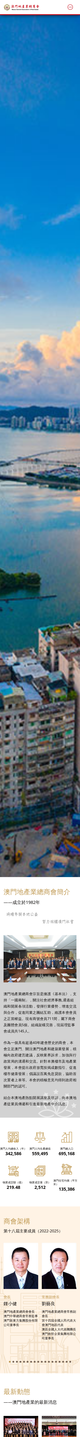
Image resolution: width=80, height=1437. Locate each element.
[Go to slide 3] (17, 1362)
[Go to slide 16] (63, 1362)
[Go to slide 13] (52, 1362)
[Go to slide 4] (20, 1362)
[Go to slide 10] (42, 1362)
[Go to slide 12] (49, 1362)
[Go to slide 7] (31, 1362)
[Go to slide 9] (38, 1362)
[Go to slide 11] (45, 1362)
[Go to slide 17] (67, 1362)
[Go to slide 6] (27, 1362)
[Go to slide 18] (70, 1362)
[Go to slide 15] (59, 1362)
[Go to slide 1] (10, 1362)
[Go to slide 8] (35, 1362)
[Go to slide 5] (24, 1362)
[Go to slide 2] (13, 1362)
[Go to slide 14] (56, 1362)
